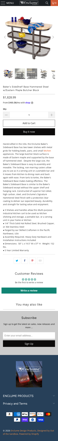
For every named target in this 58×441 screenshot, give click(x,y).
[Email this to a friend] (40, 260)
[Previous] (5, 37)
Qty (4, 109)
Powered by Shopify (29, 433)
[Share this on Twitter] (17, 260)
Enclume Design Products (23, 430)
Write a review (29, 290)
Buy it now (29, 131)
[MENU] (2, 3)
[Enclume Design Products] (29, 3)
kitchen (47, 150)
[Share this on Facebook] (24, 260)
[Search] (47, 3)
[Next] (52, 37)
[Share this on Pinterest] (32, 260)
